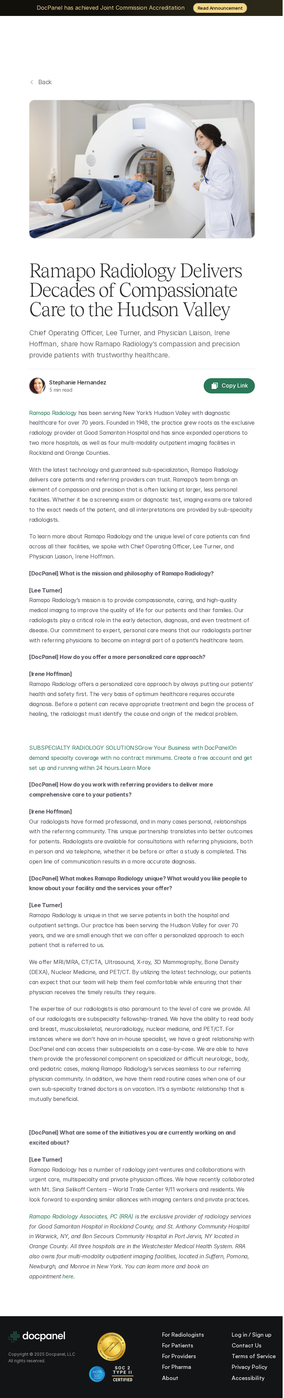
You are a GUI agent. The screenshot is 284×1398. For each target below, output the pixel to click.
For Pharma (176, 1366)
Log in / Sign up (252, 1334)
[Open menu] (256, 37)
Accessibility (248, 1377)
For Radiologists (183, 1334)
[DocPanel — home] (61, 37)
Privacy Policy (249, 1366)
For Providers (179, 1356)
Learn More (136, 767)
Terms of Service (254, 1356)
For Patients (177, 1345)
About (170, 1377)
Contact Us (246, 1345)
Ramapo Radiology (53, 412)
